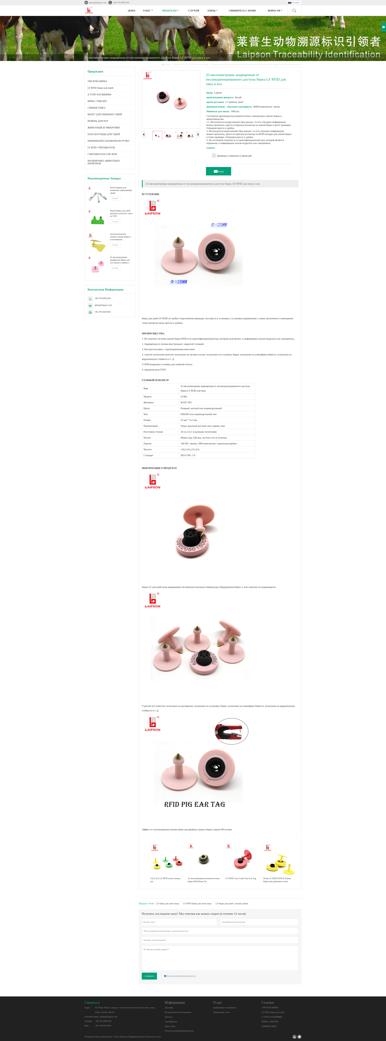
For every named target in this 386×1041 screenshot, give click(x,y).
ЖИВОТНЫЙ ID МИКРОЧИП (104, 127)
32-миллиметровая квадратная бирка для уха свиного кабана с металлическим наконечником (120, 260)
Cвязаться (92, 1002)
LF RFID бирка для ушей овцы (197, 903)
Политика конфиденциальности (179, 1031)
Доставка (169, 1008)
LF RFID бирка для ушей (197, 64)
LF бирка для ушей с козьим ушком (232, 903)
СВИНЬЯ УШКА (97, 107)
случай (193, 10)
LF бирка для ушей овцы (167, 903)
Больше (115, 198)
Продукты (169, 10)
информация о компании (224, 1008)
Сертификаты (171, 1022)
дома (131, 10)
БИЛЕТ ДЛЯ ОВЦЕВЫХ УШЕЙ (105, 114)
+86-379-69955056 (121, 3)
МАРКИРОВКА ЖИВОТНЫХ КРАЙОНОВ (104, 162)
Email (219, 171)
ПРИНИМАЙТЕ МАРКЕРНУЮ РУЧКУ (109, 141)
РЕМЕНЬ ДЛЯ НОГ (98, 121)
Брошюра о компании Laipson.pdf (232, 155)
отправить (149, 976)
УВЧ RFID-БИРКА (97, 81)
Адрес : (87, 1008)
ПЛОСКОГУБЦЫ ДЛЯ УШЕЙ (104, 134)
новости (274, 10)
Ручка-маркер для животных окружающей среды (121, 190)
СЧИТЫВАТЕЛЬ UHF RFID (102, 154)
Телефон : (88, 1021)
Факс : (87, 1026)
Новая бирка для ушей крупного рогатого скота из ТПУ (121, 213)
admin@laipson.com (97, 3)
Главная (166, 64)
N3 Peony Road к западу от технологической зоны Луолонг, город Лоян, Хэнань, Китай (125, 1010)
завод (211, 10)
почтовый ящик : (92, 1017)
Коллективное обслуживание (178, 1012)
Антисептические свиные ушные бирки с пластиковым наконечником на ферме (121, 237)
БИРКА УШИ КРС (97, 101)
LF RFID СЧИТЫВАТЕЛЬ (101, 147)
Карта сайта (170, 1026)
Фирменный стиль (221, 1012)
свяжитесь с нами (242, 10)
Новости (168, 1017)
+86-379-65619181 (102, 312)
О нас (147, 10)
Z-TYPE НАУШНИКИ (99, 94)
